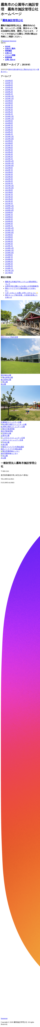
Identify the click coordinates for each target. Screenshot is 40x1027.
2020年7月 (9, 215)
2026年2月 (9, 92)
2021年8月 (9, 192)
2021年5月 (9, 197)
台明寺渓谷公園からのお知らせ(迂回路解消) (22, 286)
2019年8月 (9, 237)
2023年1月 (9, 159)
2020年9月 (9, 212)
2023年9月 (9, 141)
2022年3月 (9, 179)
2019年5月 (9, 239)
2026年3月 (9, 90)
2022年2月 (9, 181)
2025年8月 (9, 103)
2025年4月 (9, 107)
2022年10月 (9, 165)
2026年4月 (9, 87)
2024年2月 (9, 132)
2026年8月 (9, 81)
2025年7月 (9, 105)
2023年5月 (9, 150)
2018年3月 (9, 264)
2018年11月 (9, 250)
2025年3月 (9, 110)
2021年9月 (9, 190)
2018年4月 (9, 261)
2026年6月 (9, 85)
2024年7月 (9, 125)
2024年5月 (9, 127)
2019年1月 (9, 246)
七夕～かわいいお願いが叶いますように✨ (21, 293)
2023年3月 (9, 154)
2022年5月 (9, 174)
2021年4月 (9, 199)
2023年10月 (9, 139)
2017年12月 (9, 270)
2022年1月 (9, 183)
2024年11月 (9, 119)
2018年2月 (9, 266)
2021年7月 (9, 194)
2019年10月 (9, 232)
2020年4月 (9, 221)
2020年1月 (9, 226)
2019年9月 (9, 235)
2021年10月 (9, 188)
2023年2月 (9, 157)
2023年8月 (9, 143)
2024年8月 (9, 123)
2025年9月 (9, 101)
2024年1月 (9, 134)
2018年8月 (9, 255)
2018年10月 (9, 253)
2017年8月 (9, 273)
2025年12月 (9, 96)
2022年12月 (9, 161)
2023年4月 (9, 152)
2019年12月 (9, 228)
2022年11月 (9, 163)
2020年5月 (9, 219)
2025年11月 (9, 98)
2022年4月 (9, 177)
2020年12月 (9, 206)
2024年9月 (9, 121)
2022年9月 (9, 168)
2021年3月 (9, 201)
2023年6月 (9, 148)
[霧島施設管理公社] (12, 20)
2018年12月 (9, 248)
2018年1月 (9, 268)
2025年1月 (9, 114)
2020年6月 (9, 217)
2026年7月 (9, 83)
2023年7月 (9, 145)
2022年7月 (9, 170)
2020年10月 (9, 210)
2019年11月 (9, 230)
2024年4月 (9, 130)
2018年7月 (9, 257)
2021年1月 (9, 203)
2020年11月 (9, 208)
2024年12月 (9, 116)
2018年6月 (9, 259)
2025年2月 (9, 112)
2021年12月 (9, 186)
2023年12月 (9, 136)
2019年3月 (9, 244)
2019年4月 (9, 241)
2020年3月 (9, 224)
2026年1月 (9, 94)
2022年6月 (9, 172)
